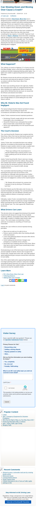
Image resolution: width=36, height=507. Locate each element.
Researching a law (10, 347)
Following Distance (9, 276)
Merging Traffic (7, 425)
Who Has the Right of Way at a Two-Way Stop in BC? (18, 420)
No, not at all (8, 364)
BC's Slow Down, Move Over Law (14, 274)
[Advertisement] (18, 306)
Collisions (13, 16)
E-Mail (5, 414)
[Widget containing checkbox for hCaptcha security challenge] (15, 388)
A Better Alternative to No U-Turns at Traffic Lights (17, 481)
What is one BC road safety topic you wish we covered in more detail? (17, 371)
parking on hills (7, 483)
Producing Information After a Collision (14, 421)
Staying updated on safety (13, 351)
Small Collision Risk (9, 479)
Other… (7, 354)
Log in (3, 285)
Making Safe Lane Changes (12, 277)
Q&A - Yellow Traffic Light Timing (12, 423)
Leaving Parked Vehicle (10, 477)
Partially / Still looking (11, 366)
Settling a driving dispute (12, 349)
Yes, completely (9, 361)
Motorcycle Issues (8, 476)
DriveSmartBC (9, 1)
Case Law (6, 16)
